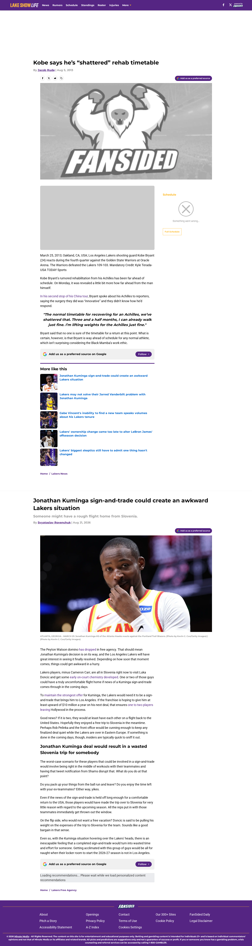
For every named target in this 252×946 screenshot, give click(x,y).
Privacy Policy (95, 921)
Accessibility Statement (55, 927)
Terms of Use (128, 921)
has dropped (87, 649)
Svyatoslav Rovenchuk (54, 522)
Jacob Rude (46, 70)
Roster (102, 5)
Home (44, 473)
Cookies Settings (130, 927)
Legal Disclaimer (201, 921)
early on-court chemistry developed (94, 677)
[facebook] (223, 4)
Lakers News (59, 473)
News (45, 5)
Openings (92, 914)
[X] (230, 4)
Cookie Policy (165, 921)
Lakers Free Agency (64, 890)
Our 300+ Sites (166, 914)
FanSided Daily (200, 914)
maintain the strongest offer (63, 695)
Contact (124, 914)
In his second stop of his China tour (64, 296)
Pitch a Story (48, 921)
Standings (87, 5)
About (43, 914)
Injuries (114, 5)
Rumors (57, 5)
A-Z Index (92, 927)
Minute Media (21, 936)
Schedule (72, 5)
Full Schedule (172, 231)
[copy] (61, 78)
